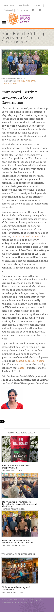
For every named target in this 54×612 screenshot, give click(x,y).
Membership (24, 5)
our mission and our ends (26, 236)
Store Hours (9, 5)
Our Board (8, 10)
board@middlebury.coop (30, 360)
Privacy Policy (28, 602)
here (21, 367)
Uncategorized (11, 84)
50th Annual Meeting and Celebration (16, 588)
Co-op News (22, 10)
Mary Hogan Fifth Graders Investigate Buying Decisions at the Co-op (19, 504)
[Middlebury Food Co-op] (19, 14)
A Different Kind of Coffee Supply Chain (16, 466)
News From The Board (25, 81)
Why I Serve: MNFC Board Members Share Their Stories (18, 541)
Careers (38, 5)
